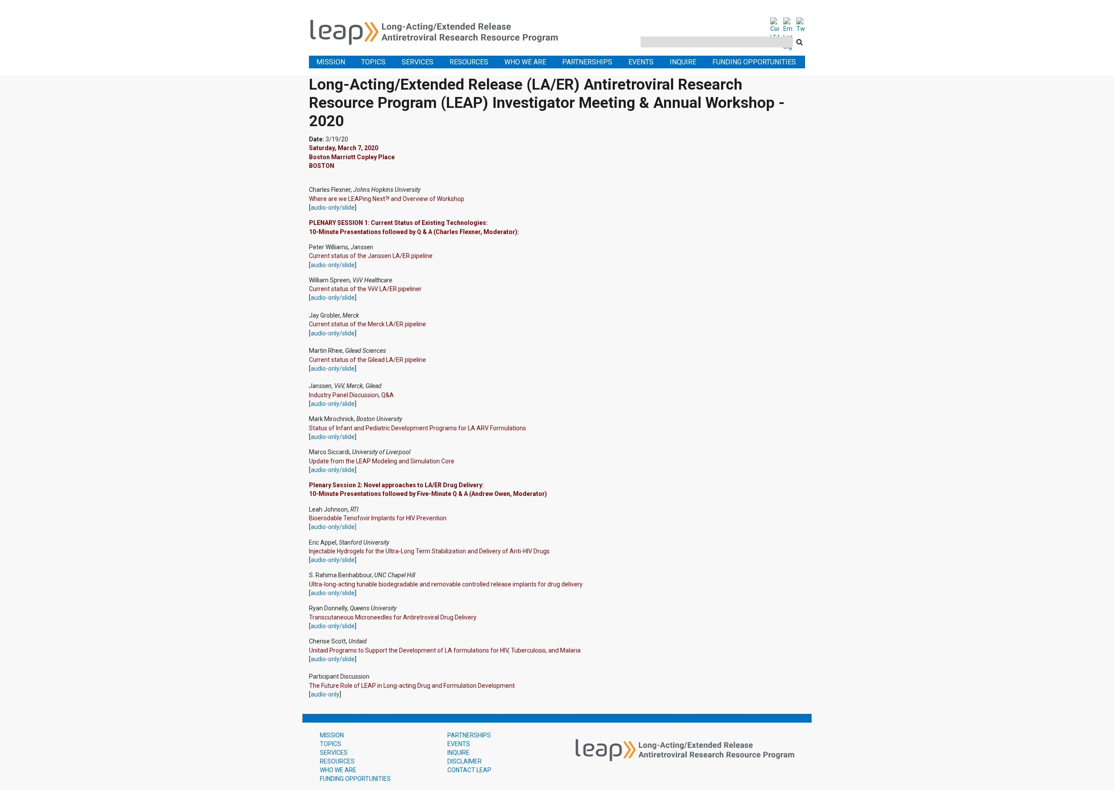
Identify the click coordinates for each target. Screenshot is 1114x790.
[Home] (439, 30)
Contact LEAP (469, 770)
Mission (330, 62)
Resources (469, 62)
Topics (373, 62)
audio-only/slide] (333, 526)
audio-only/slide (333, 207)
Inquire (683, 62)
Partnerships (587, 62)
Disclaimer (464, 761)
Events (641, 62)
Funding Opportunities (754, 62)
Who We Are (525, 62)
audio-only (325, 694)
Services (417, 62)
